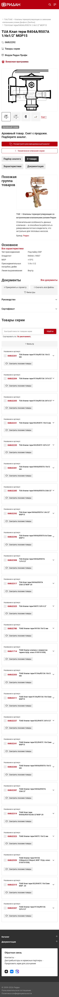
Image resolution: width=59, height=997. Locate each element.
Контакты (9, 957)
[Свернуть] (30, 299)
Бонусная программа (17, 61)
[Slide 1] (6, 116)
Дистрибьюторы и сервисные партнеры (23, 960)
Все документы (49, 280)
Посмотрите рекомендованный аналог (31, 144)
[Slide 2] (16, 116)
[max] (17, 971)
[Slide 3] (26, 116)
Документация (9, 942)
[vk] (11, 971)
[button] (24, 336)
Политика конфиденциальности (17, 993)
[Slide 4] (35, 116)
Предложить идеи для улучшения (20, 963)
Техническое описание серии (31, 151)
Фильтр (30, 344)
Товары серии (12, 48)
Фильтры (30, 292)
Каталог (5, 937)
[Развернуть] (29, 355)
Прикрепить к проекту (15, 287)
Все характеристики (12, 248)
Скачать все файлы (45, 287)
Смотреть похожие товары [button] (20, 364)
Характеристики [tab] (12, 166)
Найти (50, 331)
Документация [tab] (35, 166)
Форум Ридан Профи (16, 55)
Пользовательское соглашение (16, 990)
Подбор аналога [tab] (12, 159)
